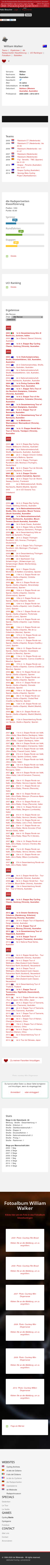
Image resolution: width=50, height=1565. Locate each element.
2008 (8, 875)
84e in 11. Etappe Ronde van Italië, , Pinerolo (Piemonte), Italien (23, 788)
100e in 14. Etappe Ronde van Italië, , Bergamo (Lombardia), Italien (23, 809)
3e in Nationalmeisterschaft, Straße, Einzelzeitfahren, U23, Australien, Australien (22, 372)
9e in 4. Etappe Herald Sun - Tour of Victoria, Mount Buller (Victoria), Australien (25, 882)
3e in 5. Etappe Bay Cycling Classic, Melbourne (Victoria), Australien (22, 445)
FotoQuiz (5, 1525)
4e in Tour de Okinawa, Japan (28, 1040)
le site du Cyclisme (14, 1478)
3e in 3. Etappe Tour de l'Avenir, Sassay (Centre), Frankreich (24, 479)
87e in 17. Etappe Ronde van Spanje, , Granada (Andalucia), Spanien (23, 685)
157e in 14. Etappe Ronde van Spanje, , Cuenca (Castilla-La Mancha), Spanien (25, 666)
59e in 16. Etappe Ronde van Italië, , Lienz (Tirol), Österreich (24, 821)
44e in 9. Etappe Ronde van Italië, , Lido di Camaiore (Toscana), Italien (25, 775)
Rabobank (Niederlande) (27, 154)
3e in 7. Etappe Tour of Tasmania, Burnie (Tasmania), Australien (25, 1014)
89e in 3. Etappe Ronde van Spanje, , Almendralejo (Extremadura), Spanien (22, 585)
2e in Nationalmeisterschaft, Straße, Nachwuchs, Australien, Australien (23, 379)
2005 (8, 444)
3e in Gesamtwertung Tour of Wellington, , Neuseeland (23, 979)
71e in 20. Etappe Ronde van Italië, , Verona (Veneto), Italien (23, 850)
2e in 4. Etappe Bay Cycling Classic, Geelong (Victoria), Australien (22, 504)
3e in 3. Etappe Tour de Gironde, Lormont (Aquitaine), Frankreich (24, 469)
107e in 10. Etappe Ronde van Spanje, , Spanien (23, 636)
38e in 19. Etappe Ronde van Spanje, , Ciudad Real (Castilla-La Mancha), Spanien (23, 698)
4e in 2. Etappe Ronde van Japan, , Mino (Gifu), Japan (25, 998)
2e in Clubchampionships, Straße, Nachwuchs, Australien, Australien (25, 366)
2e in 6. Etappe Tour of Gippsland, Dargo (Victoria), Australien (25, 921)
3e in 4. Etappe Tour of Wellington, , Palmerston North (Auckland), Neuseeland (23, 971)
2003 (8, 338)
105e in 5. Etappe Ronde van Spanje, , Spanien (23, 599)
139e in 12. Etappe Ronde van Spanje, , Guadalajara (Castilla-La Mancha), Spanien (23, 651)
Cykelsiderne (12, 1486)
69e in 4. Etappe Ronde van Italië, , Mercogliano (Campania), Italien (25, 744)
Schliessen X (25, 10)
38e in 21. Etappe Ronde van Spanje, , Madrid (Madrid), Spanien (24, 714)
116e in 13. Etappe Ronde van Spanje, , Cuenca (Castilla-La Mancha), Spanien (25, 658)
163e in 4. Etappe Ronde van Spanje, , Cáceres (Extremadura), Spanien (23, 593)
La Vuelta (5, 1509)
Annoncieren (7, 1540)
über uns (5, 1533)
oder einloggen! (32, 1092)
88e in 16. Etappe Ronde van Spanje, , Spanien (23, 678)
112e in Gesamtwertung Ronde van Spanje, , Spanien (24, 720)
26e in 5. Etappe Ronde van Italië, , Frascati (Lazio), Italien (25, 749)
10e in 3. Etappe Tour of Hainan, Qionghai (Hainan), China (24, 1025)
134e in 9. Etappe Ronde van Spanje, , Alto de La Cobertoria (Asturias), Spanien (23, 629)
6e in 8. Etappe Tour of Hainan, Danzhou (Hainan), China (24, 1030)
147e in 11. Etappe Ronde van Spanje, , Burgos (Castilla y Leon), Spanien (24, 643)
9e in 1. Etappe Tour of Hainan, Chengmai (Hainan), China (24, 1019)
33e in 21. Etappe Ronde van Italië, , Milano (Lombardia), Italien (23, 857)
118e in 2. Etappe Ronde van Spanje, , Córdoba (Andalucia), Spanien (23, 577)
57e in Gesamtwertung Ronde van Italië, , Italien (25, 863)
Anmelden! (15, 1092)
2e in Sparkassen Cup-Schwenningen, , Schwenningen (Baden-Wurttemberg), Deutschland (21, 562)
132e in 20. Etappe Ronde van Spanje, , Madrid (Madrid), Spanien (24, 706)
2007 (8, 732)
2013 (8, 955)
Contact (5, 1537)
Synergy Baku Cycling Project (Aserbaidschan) (27, 174)
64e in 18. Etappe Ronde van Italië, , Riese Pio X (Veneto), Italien (23, 836)
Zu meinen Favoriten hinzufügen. (24, 1060)
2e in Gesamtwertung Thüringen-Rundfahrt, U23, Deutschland (24, 554)
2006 (8, 503)
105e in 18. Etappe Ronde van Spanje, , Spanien (23, 691)
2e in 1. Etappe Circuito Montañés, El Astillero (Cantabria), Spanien (23, 570)
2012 (8, 920)
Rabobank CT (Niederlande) (29, 140)
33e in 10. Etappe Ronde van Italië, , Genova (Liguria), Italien (24, 781)
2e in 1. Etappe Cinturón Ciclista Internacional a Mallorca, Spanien (24, 456)
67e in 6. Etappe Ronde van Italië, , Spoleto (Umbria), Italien (25, 755)
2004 (8, 364)
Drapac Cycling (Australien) (28, 170)
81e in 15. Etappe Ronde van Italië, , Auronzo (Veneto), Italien (24, 816)
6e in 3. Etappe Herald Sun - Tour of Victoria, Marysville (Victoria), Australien (25, 876)
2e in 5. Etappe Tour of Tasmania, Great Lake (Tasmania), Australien (25, 1009)
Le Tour (5, 1505)
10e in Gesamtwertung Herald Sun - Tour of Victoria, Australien (23, 887)
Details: (13, 256)
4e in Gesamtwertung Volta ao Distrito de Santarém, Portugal (23, 533)
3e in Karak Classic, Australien (28, 524)
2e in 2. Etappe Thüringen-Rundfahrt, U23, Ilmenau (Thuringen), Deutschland (22, 540)
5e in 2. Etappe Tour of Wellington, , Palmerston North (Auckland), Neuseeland (23, 963)
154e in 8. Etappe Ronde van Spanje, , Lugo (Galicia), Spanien (23, 622)
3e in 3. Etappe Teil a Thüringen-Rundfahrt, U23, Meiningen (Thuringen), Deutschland (24, 548)
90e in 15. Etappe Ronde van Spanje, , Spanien (23, 673)
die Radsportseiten (14, 1482)
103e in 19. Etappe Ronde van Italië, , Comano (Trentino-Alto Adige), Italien (23, 844)
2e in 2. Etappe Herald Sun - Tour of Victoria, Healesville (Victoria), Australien (25, 956)
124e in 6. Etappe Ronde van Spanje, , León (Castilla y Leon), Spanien (23, 606)
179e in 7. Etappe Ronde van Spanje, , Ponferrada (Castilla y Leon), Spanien (23, 614)
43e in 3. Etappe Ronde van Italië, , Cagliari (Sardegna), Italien (25, 739)
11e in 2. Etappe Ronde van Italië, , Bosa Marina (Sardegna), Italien (25, 733)
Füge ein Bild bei (17, 1426)
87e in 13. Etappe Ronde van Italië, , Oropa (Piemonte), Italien (24, 802)
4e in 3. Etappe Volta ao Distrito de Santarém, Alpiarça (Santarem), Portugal (24, 528)
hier (35, 4)
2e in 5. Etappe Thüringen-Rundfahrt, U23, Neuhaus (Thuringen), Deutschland (22, 462)
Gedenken (6, 1501)
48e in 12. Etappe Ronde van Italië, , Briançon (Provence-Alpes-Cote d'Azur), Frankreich (25, 796)
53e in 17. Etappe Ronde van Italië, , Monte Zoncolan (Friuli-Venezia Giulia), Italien (23, 828)
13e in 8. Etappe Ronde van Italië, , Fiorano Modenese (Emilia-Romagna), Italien (25, 767)
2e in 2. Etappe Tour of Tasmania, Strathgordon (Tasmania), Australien (25, 1003)
